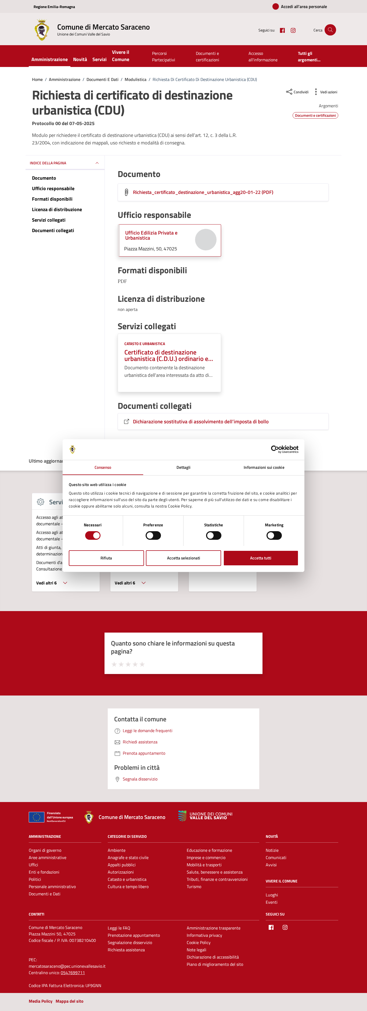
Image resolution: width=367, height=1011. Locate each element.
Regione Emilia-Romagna (54, 6)
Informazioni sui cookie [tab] (264, 467)
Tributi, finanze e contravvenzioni (217, 879)
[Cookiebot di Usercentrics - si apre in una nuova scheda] (274, 449)
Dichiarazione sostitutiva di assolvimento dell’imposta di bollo (201, 421)
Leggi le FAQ (119, 928)
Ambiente (116, 850)
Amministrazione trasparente (213, 928)
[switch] (153, 535)
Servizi (99, 59)
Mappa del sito (70, 1001)
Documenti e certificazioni (207, 56)
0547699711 (73, 972)
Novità (80, 59)
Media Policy (40, 1001)
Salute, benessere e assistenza (215, 872)
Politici (35, 879)
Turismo (194, 886)
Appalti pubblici (122, 864)
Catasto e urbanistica (144, 343)
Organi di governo (45, 850)
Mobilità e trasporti (204, 864)
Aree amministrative (47, 857)
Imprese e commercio (206, 857)
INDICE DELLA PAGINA (48, 163)
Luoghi (272, 895)
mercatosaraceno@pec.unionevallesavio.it (67, 966)
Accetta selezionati (183, 558)
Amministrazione (49, 59)
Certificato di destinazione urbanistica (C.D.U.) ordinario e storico (166, 355)
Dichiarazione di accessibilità (213, 957)
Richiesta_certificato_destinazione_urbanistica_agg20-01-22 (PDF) (203, 192)
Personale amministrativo (52, 886)
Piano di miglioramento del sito (215, 964)
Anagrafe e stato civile (128, 857)
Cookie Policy (199, 942)
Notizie (272, 850)
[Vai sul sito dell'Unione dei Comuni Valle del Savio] (205, 816)
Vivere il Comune (120, 55)
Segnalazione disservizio (130, 942)
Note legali (196, 949)
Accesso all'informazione (263, 56)
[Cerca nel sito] (330, 30)
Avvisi (271, 864)
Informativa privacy (204, 935)
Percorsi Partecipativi (163, 56)
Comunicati (276, 857)
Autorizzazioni (121, 872)
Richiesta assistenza (126, 949)
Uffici (33, 864)
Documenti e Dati (44, 894)
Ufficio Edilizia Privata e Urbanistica (151, 235)
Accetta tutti (260, 558)
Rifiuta (106, 558)
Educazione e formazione (209, 850)
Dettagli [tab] (184, 467)
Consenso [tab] (103, 467)
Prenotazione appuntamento (134, 935)
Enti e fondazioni (44, 872)
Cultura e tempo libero (128, 886)
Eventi (272, 902)
